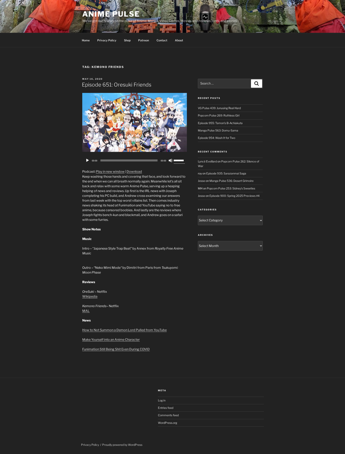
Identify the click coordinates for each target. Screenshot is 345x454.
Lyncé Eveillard (207, 161)
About (179, 40)
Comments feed (168, 415)
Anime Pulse (111, 14)
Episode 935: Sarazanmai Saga (226, 173)
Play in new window (110, 171)
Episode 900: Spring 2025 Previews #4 (234, 195)
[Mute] (170, 160)
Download (134, 171)
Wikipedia (89, 296)
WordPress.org (167, 422)
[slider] (179, 160)
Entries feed (165, 407)
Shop (127, 40)
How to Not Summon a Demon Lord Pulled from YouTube (124, 330)
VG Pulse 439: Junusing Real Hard (219, 108)
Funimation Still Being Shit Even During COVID (116, 349)
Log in (162, 400)
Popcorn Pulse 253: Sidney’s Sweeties (231, 188)
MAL (86, 311)
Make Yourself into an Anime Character (111, 339)
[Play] (87, 160)
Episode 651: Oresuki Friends (116, 85)
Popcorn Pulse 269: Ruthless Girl (218, 115)
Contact (162, 40)
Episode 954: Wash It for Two (216, 137)
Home (86, 40)
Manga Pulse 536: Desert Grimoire (231, 180)
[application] (134, 160)
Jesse (201, 180)
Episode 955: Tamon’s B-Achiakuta (220, 123)
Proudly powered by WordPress (122, 444)
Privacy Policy (106, 40)
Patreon (143, 40)
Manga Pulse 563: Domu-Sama (218, 130)
